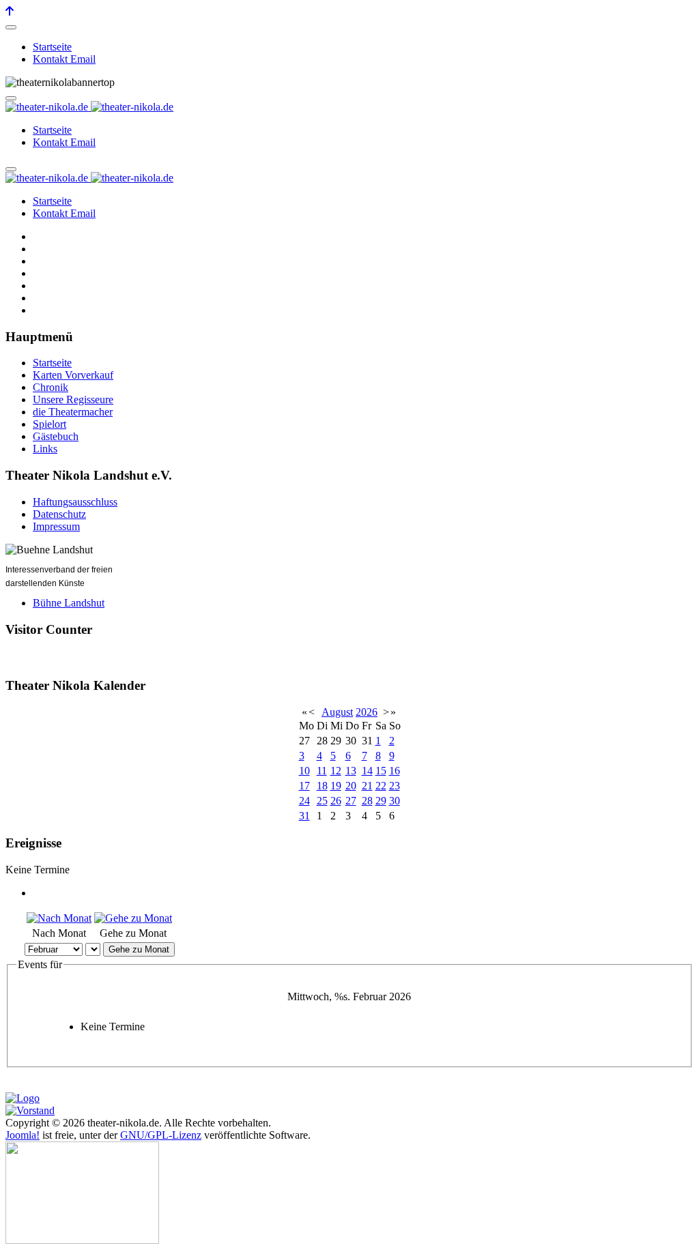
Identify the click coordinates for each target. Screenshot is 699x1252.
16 (394, 770)
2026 (366, 712)
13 (350, 770)
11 (322, 770)
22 (380, 785)
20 (350, 785)
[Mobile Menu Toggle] (10, 27)
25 (322, 800)
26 (335, 800)
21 (367, 785)
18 (322, 785)
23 (394, 785)
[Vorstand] (30, 1110)
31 (304, 815)
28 (367, 800)
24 (304, 800)
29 (380, 800)
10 (304, 770)
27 (350, 800)
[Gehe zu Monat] (133, 918)
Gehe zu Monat (139, 949)
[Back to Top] (9, 11)
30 (394, 800)
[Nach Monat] (59, 918)
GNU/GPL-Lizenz (160, 1135)
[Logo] (22, 1098)
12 (335, 770)
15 (380, 770)
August (337, 712)
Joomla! (22, 1135)
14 (367, 770)
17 (304, 785)
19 (335, 785)
